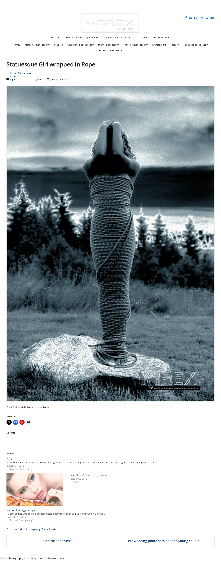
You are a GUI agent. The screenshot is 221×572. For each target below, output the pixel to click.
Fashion (175, 44)
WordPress (58, 558)
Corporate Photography (80, 44)
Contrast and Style (57, 541)
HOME (16, 44)
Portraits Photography (37, 44)
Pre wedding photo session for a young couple (163, 541)
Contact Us (116, 50)
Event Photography (108, 44)
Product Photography (196, 44)
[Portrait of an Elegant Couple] (112, 515)
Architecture (159, 44)
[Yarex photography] (110, 34)
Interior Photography (136, 44)
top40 (13, 79)
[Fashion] (112, 464)
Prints (13, 76)
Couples (58, 44)
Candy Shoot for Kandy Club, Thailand (88, 475)
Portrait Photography (20, 73)
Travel (102, 50)
